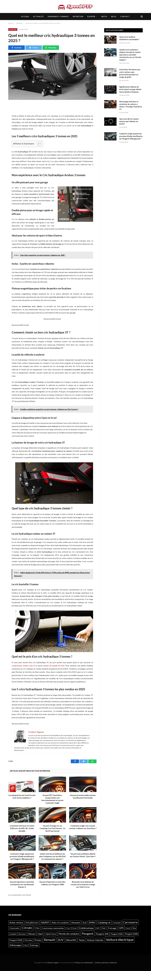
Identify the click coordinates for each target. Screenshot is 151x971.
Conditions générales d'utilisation (105, 963)
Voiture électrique (119, 940)
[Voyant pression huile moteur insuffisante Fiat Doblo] (82, 784)
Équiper (91, 16)
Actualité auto (32, 922)
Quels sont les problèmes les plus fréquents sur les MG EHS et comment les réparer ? (52, 856)
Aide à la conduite (60, 922)
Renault (49, 940)
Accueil (25, 16)
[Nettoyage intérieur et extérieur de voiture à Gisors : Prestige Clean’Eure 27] (110, 104)
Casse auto (14, 928)
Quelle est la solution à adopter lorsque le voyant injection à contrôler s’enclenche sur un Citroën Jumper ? (130, 55)
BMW (92, 922)
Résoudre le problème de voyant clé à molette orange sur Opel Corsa (83, 884)
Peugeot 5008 (15, 940)
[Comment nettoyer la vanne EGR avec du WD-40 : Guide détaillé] (22, 815)
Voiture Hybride (95, 940)
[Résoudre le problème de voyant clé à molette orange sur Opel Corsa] (82, 871)
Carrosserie (130, 922)
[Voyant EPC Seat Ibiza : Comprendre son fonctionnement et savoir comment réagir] (52, 784)
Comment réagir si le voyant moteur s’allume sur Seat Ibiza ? (82, 827)
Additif (45, 922)
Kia (134, 928)
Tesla (81, 939)
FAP (97, 928)
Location (12, 934)
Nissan (31, 933)
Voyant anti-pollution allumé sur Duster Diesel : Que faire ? (83, 855)
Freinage (112, 928)
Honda (128, 928)
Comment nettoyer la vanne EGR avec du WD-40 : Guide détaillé (22, 828)
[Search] (141, 16)
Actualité (38, 16)
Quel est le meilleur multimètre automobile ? (129, 38)
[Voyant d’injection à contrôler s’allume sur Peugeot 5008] (52, 871)
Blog (113, 16)
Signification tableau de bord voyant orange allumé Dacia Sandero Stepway (130, 89)
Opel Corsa (51, 934)
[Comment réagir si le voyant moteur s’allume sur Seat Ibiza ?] (82, 815)
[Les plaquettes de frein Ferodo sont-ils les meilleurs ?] (22, 784)
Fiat (103, 928)
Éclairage (34, 945)
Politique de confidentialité (83, 963)
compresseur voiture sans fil (23, 665)
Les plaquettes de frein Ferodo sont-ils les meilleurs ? (22, 796)
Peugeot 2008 (116, 934)
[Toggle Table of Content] (38, 144)
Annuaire (75, 922)
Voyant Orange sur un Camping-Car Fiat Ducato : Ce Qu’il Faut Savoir (52, 828)
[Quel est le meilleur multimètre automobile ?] (110, 39)
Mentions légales (53, 963)
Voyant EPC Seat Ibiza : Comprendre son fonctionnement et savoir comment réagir (52, 799)
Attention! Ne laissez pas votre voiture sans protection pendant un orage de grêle (129, 73)
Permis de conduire (69, 933)
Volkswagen (15, 945)
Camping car (104, 922)
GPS (121, 928)
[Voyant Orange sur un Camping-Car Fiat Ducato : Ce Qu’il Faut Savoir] (52, 815)
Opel (40, 933)
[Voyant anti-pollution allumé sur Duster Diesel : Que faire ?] (82, 843)
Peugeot (87, 933)
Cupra (68, 928)
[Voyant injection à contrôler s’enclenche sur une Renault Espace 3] (22, 871)
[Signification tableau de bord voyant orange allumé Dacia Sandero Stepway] (110, 89)
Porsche (28, 940)
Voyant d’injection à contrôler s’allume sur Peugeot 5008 (52, 883)
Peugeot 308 (102, 934)
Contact (125, 16)
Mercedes (22, 934)
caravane (116, 923)
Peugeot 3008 (131, 934)
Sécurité (71, 940)
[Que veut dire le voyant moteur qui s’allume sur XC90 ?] (110, 121)
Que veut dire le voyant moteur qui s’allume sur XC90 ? (129, 121)
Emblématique (86, 928)
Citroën (27, 927)
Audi (84, 923)
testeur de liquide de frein (53, 665)
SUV (60, 940)
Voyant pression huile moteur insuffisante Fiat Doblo (83, 796)
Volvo (25, 945)
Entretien (78, 16)
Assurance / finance (58, 16)
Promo (38, 940)
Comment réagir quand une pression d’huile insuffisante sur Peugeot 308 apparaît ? (22, 856)
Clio (37, 928)
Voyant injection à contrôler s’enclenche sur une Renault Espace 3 (22, 884)
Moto (104, 16)
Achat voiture (16, 922)
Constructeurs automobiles (53, 928)
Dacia (74, 928)
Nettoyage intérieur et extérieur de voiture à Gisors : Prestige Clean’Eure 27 (130, 105)
